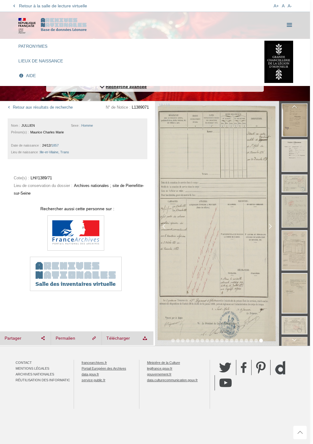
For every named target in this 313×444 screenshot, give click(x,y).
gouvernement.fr (159, 374)
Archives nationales (35, 374)
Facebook (244, 367)
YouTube (225, 382)
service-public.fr (93, 380)
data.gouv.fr (90, 374)
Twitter (225, 367)
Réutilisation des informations (45, 380)
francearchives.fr (94, 362)
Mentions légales (32, 368)
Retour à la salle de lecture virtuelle (53, 5)
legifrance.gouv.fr (159, 368)
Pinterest (261, 367)
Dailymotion (280, 367)
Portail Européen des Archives (104, 368)
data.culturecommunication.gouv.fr (172, 380)
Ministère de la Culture (163, 362)
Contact (24, 362)
